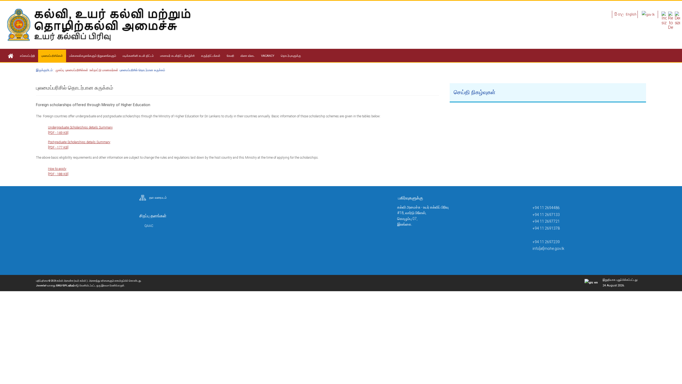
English (631, 14)
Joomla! (41, 285)
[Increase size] (664, 18)
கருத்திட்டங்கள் (210, 56)
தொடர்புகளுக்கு (291, 56)
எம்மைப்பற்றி (27, 56)
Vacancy (267, 56)
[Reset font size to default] (670, 20)
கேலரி (230, 56)
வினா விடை (248, 56)
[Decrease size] (677, 18)
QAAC (148, 226)
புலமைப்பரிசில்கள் (52, 56)
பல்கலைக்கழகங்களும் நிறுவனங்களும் (92, 56)
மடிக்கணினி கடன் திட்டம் (138, 56)
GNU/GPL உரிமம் (65, 285)
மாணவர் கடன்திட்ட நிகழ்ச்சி (177, 56)
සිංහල (619, 14)
